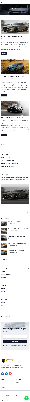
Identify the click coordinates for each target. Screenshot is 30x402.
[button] (26, 398)
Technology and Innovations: (6, 274)
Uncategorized (3, 277)
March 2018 (3, 305)
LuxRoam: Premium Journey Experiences (12, 76)
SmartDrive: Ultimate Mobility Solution (11, 36)
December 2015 (4, 308)
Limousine (18, 385)
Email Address (5, 334)
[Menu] (2, 400)
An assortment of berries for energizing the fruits (9, 163)
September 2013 (4, 311)
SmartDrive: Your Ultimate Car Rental (7, 166)
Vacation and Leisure (4, 280)
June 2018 (3, 302)
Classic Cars (14, 39)
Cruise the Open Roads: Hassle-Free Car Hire (8, 157)
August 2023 (3, 288)
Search (2, 144)
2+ (27, 120)
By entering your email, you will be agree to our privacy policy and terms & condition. (15, 346)
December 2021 (4, 294)
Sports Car (21, 78)
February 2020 (3, 296)
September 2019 (4, 299)
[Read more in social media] (2, 373)
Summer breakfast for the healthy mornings (17, 243)
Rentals (17, 382)
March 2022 (3, 291)
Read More (4, 53)
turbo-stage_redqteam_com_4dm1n (7, 177)
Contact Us (3, 387)
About (2, 385)
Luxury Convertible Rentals (5, 268)
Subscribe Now (15, 341)
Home (2, 382)
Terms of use (15, 392)
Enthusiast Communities (22, 39)
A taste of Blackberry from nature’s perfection (13, 118)
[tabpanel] (15, 194)
